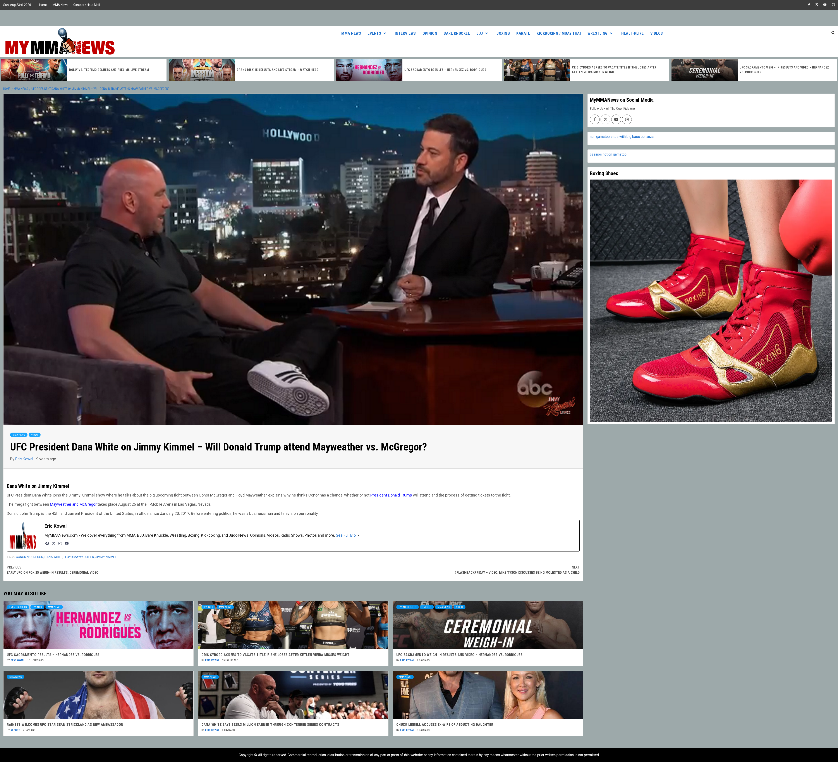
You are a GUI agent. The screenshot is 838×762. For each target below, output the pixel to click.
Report (15, 730)
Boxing (503, 33)
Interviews (405, 33)
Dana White (53, 557)
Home (43, 5)
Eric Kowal (24, 459)
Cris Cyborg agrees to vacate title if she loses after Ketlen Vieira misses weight (275, 655)
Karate (523, 33)
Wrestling (597, 33)
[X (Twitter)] (53, 543)
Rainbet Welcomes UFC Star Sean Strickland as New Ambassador (65, 725)
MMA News (60, 5)
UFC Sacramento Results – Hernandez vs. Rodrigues (278, 70)
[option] (84, 70)
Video (34, 434)
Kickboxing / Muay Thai (559, 33)
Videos (656, 33)
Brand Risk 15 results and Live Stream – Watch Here (109, 70)
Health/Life (632, 33)
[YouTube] (66, 543)
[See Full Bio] (358, 535)
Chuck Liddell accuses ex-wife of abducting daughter (444, 725)
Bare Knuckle (457, 33)
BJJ (479, 33)
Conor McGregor (29, 557)
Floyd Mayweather (79, 557)
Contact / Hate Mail (86, 5)
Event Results (18, 607)
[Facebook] (47, 543)
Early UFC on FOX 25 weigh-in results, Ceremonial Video (52, 570)
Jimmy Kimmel (106, 557)
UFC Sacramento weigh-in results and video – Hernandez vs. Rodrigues (459, 655)
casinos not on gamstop (608, 154)
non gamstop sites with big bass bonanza (622, 137)
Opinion (429, 33)
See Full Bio (346, 535)
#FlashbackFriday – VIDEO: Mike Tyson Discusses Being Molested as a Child (517, 570)
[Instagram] (60, 543)
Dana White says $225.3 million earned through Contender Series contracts (270, 725)
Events (374, 33)
